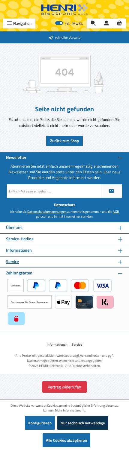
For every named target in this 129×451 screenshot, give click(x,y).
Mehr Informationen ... (70, 410)
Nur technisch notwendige (83, 423)
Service (12, 262)
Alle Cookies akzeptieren (66, 440)
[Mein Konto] (106, 23)
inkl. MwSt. (69, 23)
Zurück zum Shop (64, 141)
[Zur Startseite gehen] (64, 9)
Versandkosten (90, 355)
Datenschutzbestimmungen (47, 211)
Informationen (19, 250)
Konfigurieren (40, 423)
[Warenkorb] (119, 23)
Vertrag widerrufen (64, 387)
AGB (116, 211)
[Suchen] (93, 23)
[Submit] (111, 191)
